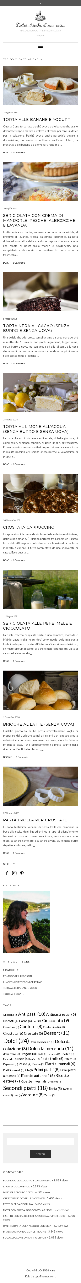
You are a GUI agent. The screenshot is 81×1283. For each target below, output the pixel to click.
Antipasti (31, 1014)
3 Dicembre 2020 (11, 717)
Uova (18, 1095)
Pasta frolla (51, 1058)
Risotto (56, 1081)
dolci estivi (11, 1054)
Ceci (37, 1021)
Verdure (33, 1094)
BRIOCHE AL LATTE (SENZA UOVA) (38, 724)
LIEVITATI (7, 757)
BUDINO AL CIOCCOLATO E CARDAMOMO (27, 1180)
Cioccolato (55, 1020)
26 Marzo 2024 (10, 419)
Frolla (42, 1054)
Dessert (57, 1033)
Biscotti (10, 1021)
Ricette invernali (36, 1081)
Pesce (25, 1064)
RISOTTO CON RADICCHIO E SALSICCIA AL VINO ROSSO (34, 1215)
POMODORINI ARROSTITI (17, 976)
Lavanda (54, 1054)
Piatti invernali (13, 1070)
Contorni (31, 1026)
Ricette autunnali (38, 1075)
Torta (55, 1088)
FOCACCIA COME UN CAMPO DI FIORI (25, 1237)
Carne (25, 1021)
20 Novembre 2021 (12, 520)
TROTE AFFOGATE (13, 993)
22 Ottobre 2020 (11, 813)
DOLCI (6, 152)
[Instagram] (14, 873)
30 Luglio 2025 (10, 208)
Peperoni (10, 1064)
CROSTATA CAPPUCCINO (29, 527)
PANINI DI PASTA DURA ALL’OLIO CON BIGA (27, 1225)
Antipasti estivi (61, 1014)
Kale (52, 1270)
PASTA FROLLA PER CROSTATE (35, 820)
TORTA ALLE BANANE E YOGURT (36, 119)
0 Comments (19, 152)
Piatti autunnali (60, 1063)
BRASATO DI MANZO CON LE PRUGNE (24, 1231)
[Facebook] (7, 873)
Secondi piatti (25, 1087)
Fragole (28, 1054)
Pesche (38, 1064)
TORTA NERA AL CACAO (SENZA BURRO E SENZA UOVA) (36, 328)
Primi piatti (46, 1069)
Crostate (33, 1033)
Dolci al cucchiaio (42, 1042)
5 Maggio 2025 (10, 318)
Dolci (16, 1040)
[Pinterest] (21, 873)
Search (40, 1154)
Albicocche (10, 1014)
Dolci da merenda (51, 1048)
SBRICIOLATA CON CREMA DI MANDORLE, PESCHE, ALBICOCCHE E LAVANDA (39, 220)
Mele (23, 1059)
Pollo (29, 1070)
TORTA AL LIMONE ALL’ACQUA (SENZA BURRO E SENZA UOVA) (36, 429)
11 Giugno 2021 (10, 616)
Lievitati (67, 1054)
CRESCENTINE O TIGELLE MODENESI (24, 1198)
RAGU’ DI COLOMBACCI (16, 1186)
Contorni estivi (54, 1027)
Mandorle (10, 1059)
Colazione (11, 1027)
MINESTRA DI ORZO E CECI (18, 1192)
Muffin (34, 1059)
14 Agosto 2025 (10, 112)
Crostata (13, 1033)
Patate (70, 1059)
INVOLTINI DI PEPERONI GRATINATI (23, 982)
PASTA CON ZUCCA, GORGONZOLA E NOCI (27, 1210)
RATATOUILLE (10, 970)
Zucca (49, 1095)
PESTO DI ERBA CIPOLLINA (18, 1204)
